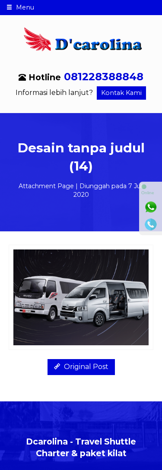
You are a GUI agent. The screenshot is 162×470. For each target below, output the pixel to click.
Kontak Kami (121, 93)
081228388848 (103, 76)
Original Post (85, 367)
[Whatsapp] (150, 207)
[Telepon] (150, 224)
